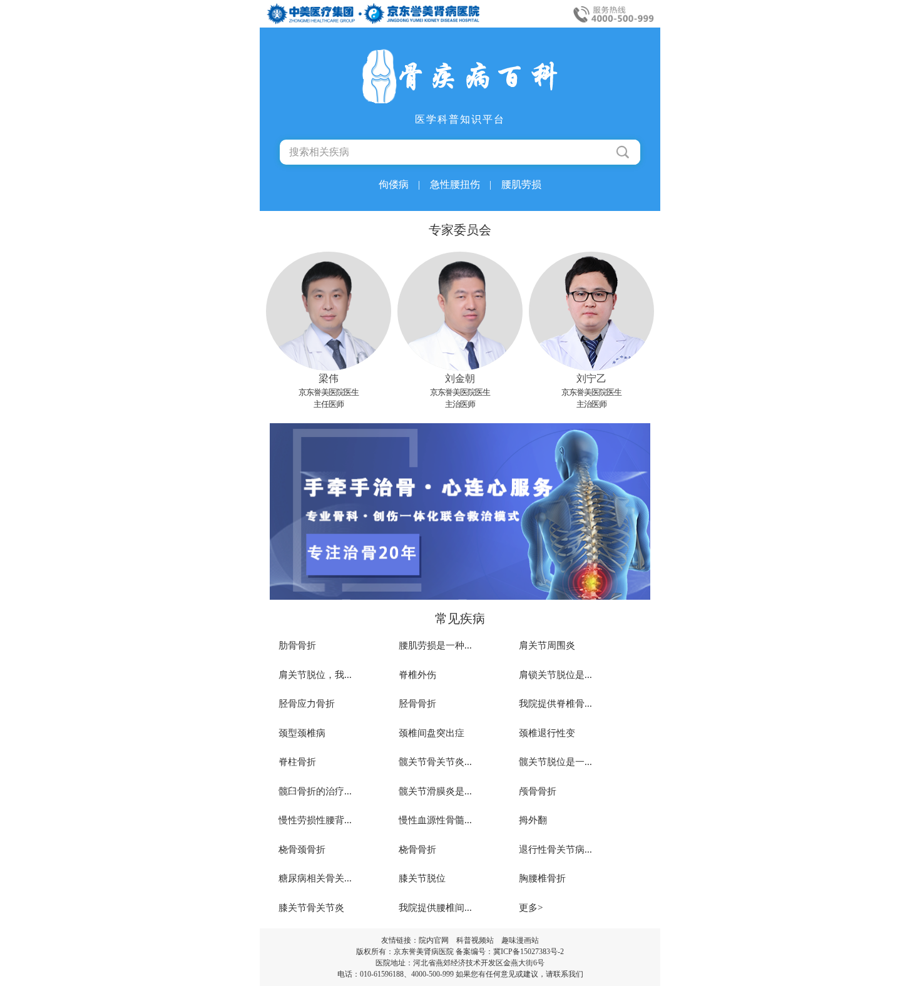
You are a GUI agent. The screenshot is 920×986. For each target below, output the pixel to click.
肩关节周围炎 (547, 645)
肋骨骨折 (297, 645)
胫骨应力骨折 (307, 704)
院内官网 (434, 940)
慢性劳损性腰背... (315, 820)
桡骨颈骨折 (302, 850)
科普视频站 (475, 940)
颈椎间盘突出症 (431, 733)
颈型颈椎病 (302, 733)
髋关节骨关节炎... (435, 762)
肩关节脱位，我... (315, 675)
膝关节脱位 (422, 878)
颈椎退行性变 (547, 733)
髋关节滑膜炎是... (435, 791)
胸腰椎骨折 (542, 878)
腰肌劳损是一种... (435, 645)
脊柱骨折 (297, 762)
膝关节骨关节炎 (311, 908)
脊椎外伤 (417, 675)
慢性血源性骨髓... (435, 820)
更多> (531, 908)
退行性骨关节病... (555, 850)
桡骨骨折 (417, 850)
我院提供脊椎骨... (555, 704)
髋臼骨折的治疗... (315, 791)
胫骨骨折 (417, 704)
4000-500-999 (432, 974)
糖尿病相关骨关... (315, 878)
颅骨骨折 (537, 791)
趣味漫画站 (520, 940)
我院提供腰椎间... (435, 908)
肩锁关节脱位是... (555, 675)
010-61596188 (382, 974)
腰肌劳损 (521, 184)
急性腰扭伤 (460, 184)
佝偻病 (399, 184)
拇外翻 (533, 820)
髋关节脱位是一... (555, 762)
